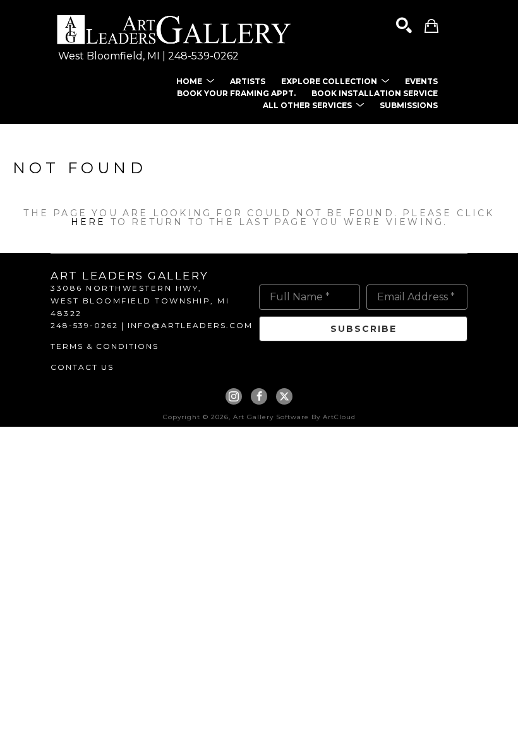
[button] (195, 81)
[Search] (404, 26)
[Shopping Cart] (431, 26)
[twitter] (284, 396)
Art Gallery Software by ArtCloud (294, 417)
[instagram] (234, 396)
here (88, 222)
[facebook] (259, 396)
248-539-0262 (203, 56)
